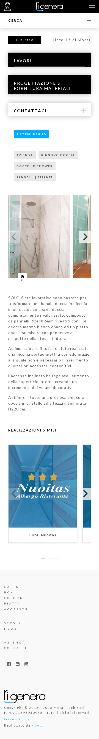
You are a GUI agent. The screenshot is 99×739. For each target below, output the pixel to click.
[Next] (85, 237)
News (11, 628)
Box (9, 592)
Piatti (12, 603)
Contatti (15, 648)
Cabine (13, 586)
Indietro (25, 40)
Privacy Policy (17, 719)
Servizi (14, 623)
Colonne (15, 598)
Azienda (15, 642)
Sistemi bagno (31, 134)
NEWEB (38, 725)
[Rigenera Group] (49, 6)
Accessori (17, 609)
